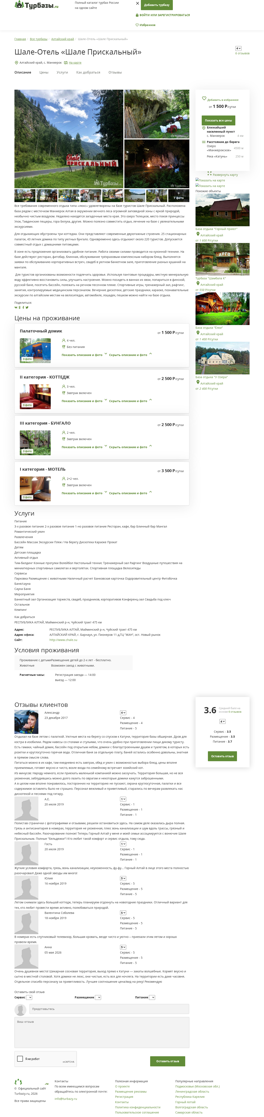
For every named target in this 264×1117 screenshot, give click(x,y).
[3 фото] (35, 350)
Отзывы (115, 72)
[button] (107, 355)
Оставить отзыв (167, 1061)
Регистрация (124, 1097)
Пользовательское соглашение (137, 1112)
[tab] (100, 350)
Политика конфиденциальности (137, 1107)
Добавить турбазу (157, 5)
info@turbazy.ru (66, 1099)
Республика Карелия (190, 1097)
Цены (43, 72)
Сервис (19, 997)
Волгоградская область (191, 1107)
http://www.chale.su (63, 640)
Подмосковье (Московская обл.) (197, 1086)
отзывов (235, 711)
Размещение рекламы (131, 1091)
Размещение (84, 997)
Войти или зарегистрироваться (164, 15)
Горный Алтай (185, 1102)
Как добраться (88, 72)
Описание (22, 72)
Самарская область (189, 1112)
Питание (141, 997)
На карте (75, 62)
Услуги (62, 72)
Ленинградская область (192, 1091)
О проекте (122, 1086)
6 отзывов (242, 53)
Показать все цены (218, 120)
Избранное (147, 25)
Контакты (122, 1102)
